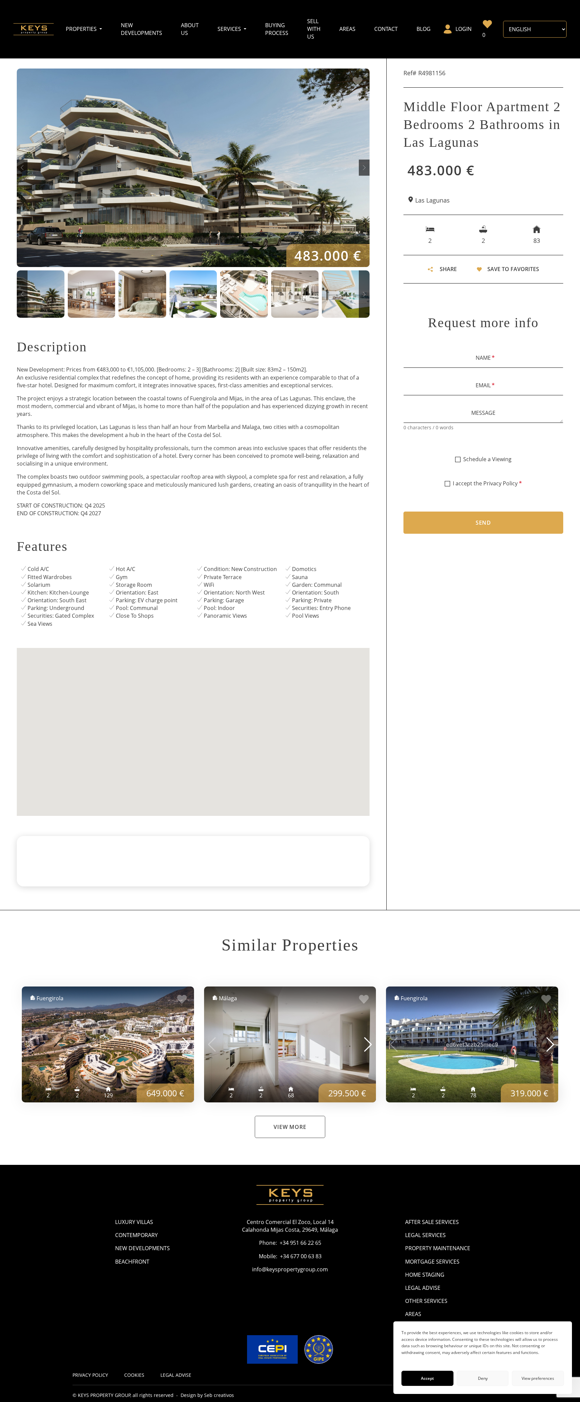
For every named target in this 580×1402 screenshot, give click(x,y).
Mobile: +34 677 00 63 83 (290, 1256)
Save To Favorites (513, 269)
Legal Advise (422, 1287)
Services (230, 29)
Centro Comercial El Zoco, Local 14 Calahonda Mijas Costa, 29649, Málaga (290, 1225)
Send (483, 522)
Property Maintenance (437, 1248)
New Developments (141, 29)
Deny (483, 1378)
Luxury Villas (134, 1222)
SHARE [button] (448, 269)
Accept (427, 1378)
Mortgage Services (432, 1261)
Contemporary (136, 1235)
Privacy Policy (500, 483)
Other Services (426, 1301)
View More (290, 1127)
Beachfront (132, 1261)
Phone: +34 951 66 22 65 (290, 1242)
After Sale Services (432, 1222)
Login (463, 29)
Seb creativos (219, 1395)
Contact (386, 29)
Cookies (134, 1375)
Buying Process (276, 29)
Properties (82, 29)
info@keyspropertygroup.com (290, 1269)
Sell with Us (314, 28)
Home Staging (424, 1274)
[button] (22, 168)
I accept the (487, 483)
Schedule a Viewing (487, 459)
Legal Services (425, 1235)
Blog (424, 29)
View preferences (538, 1378)
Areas (347, 29)
